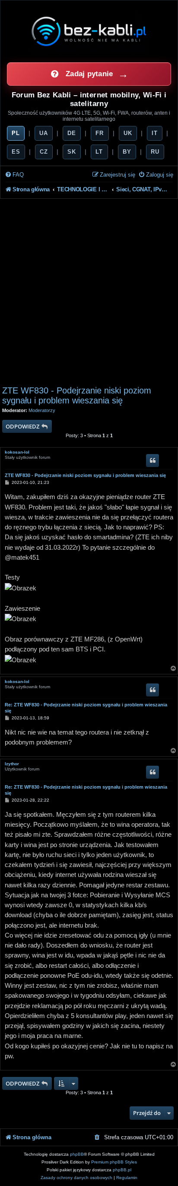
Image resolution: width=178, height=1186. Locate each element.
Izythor (12, 763)
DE (71, 133)
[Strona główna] (89, 31)
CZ (44, 151)
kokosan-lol (17, 452)
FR (99, 133)
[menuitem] (14, 175)
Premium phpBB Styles (114, 1162)
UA (43, 133)
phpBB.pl (122, 1169)
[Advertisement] (89, 292)
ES (16, 151)
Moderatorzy (42, 410)
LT (99, 151)
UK (128, 133)
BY (127, 151)
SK (71, 151)
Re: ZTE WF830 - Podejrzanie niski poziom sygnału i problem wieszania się (86, 707)
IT (155, 133)
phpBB (77, 1154)
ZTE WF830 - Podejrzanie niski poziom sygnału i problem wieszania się (76, 395)
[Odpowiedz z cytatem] (152, 460)
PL (16, 133)
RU (155, 151)
